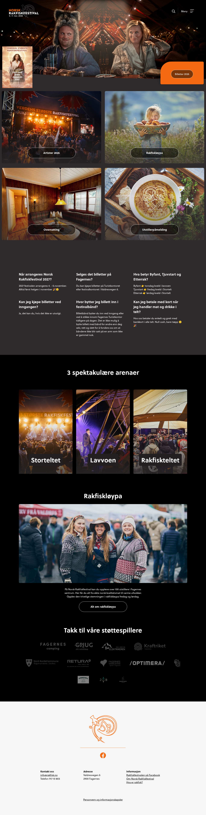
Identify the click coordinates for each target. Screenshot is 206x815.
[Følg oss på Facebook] (103, 755)
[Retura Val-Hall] (79, 663)
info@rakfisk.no (49, 775)
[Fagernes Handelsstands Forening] (110, 663)
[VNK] (177, 663)
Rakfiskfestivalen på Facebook (143, 775)
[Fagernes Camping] (53, 646)
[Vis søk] (173, 11)
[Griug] (83, 646)
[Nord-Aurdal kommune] (42, 663)
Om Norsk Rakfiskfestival (140, 778)
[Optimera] (147, 663)
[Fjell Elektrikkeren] (113, 646)
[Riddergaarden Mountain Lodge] (123, 679)
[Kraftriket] (150, 646)
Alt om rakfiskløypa (103, 607)
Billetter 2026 (182, 74)
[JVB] (103, 679)
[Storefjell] (83, 679)
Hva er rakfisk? (134, 782)
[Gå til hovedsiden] (103, 729)
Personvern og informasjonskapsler (103, 799)
